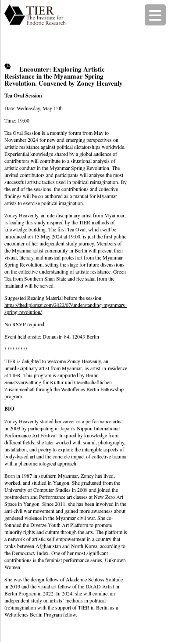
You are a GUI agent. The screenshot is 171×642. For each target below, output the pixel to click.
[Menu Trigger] (155, 14)
